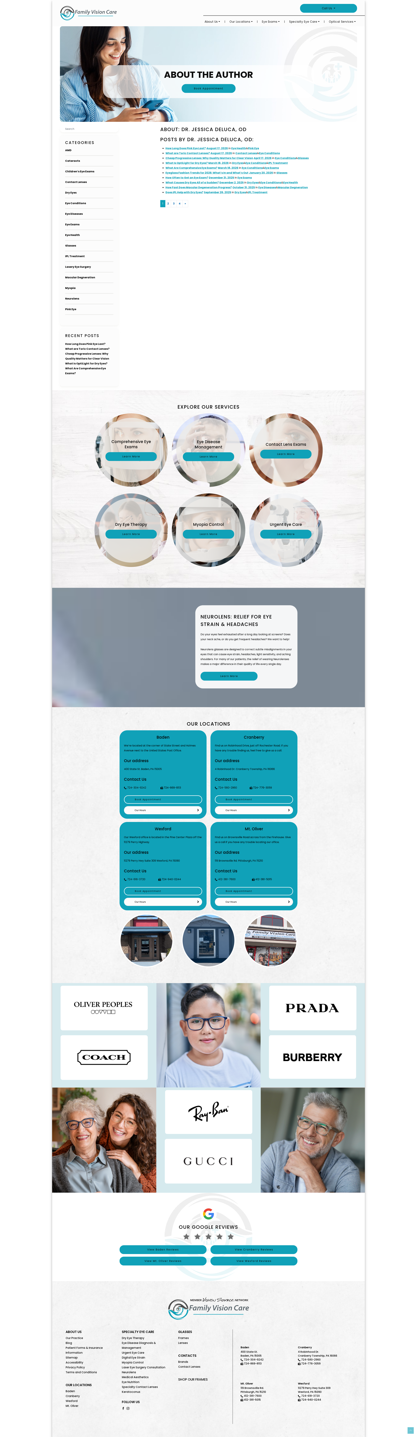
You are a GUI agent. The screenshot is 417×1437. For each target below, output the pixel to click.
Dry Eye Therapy (133, 1338)
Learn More (229, 676)
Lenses (183, 1343)
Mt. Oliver (72, 1406)
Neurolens (72, 299)
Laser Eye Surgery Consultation (143, 1367)
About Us (211, 22)
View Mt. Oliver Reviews (163, 1261)
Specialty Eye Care (303, 22)
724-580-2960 (227, 788)
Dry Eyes (71, 193)
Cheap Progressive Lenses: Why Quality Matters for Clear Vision (209, 158)
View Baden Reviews (163, 1249)
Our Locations (240, 22)
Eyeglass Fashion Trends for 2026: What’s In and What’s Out (206, 173)
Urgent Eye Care (133, 1353)
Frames (183, 1338)
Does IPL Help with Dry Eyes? (184, 192)
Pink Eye (70, 309)
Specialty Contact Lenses (140, 1387)
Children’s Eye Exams (79, 171)
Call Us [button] (327, 8)
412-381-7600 (227, 879)
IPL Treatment (75, 256)
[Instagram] (128, 1408)
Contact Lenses (76, 182)
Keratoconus (131, 1392)
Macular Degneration (80, 277)
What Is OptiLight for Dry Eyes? (86, 363)
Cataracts (72, 161)
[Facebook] (123, 1408)
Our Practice (74, 1338)
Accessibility (74, 1362)
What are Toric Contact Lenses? (87, 349)
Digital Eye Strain (133, 1358)
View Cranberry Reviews (254, 1249)
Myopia (70, 288)
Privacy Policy (75, 1367)
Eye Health (72, 235)
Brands (183, 1362)
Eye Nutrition (130, 1382)
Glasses (70, 246)
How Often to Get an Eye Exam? (186, 178)
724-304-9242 (136, 788)
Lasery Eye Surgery (78, 267)
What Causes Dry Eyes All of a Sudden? (192, 182)
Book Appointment (208, 88)
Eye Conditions (75, 203)
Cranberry (73, 1396)
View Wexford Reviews (254, 1261)
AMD (68, 150)
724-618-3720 (136, 879)
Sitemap (72, 1358)
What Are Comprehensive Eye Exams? (191, 168)
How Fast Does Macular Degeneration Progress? (198, 187)
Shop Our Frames (193, 1379)
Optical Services (341, 22)
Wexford (72, 1401)
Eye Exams (269, 22)
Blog (69, 1343)
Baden (70, 1391)
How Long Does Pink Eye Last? (85, 344)
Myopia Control (133, 1362)
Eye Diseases (74, 214)
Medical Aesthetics (135, 1377)
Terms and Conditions (81, 1372)
